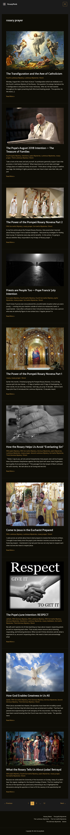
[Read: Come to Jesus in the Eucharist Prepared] (35, 504)
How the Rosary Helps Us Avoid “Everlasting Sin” (34, 446)
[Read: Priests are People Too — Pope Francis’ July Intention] (35, 270)
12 (44, 803)
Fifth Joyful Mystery (13, 451)
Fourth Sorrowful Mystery (44, 298)
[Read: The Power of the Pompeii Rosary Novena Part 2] (35, 203)
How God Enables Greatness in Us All (28, 695)
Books (64, 821)
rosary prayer (27, 226)
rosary (8, 378)
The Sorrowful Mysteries (58, 819)
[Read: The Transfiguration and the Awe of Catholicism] (35, 50)
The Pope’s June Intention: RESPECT (27, 614)
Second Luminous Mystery (40, 453)
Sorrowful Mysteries (40, 226)
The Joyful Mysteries (59, 816)
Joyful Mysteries (35, 156)
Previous (8, 803)
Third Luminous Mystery (19, 158)
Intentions (25, 156)
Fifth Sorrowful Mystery (14, 226)
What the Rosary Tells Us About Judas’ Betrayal (33, 769)
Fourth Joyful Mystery (13, 156)
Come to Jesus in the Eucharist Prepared (29, 530)
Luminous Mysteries (31, 78)
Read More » (10, 96)
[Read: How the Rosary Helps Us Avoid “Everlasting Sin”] (35, 424)
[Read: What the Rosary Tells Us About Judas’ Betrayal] (35, 748)
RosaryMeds (12, 4)
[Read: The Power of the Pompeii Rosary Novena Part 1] (35, 348)
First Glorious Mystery (35, 700)
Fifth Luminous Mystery (14, 534)
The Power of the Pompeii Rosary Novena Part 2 (34, 222)
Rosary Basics (47, 816)
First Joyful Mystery (12, 298)
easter (8, 700)
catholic (8, 619)
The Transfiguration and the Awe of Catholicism (34, 73)
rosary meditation (48, 621)
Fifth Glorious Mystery (19, 619)
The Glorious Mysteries (53, 821)
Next (63, 803)
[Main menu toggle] (65, 4)
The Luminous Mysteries (41, 819)
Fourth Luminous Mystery (15, 78)
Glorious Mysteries (43, 451)
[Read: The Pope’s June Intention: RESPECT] (35, 586)
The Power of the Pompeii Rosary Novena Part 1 (34, 374)
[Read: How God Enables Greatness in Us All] (35, 672)
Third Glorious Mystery (14, 455)
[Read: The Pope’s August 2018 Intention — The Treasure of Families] (35, 126)
